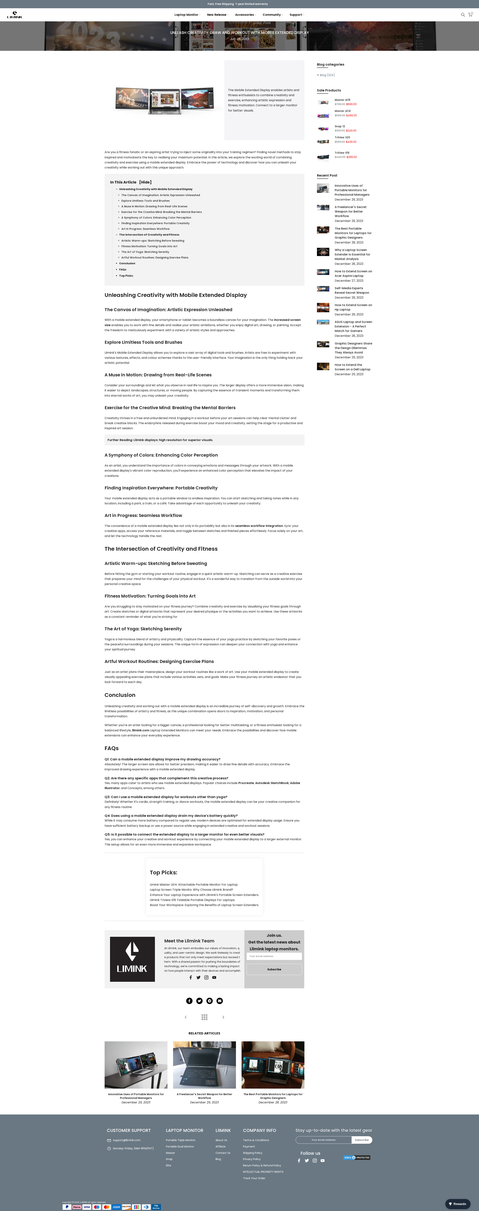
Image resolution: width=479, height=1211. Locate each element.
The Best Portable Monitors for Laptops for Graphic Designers (272, 1096)
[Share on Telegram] (209, 1001)
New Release (216, 15)
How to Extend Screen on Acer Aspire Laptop (353, 273)
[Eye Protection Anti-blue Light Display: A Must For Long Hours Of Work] (185, 1017)
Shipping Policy (252, 1153)
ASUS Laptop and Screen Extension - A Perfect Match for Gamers (353, 326)
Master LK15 (342, 100)
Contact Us (223, 1153)
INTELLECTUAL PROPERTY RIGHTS (263, 1172)
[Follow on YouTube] (214, 977)
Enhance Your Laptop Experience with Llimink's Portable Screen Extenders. (204, 895)
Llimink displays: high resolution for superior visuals (173, 440)
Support (296, 15)
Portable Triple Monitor (180, 1140)
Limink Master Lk (162, 884)
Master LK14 (343, 111)
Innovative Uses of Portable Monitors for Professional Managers (136, 1096)
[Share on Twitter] (199, 1001)
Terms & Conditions (256, 1140)
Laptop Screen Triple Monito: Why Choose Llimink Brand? (191, 889)
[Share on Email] (219, 1001)
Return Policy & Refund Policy (262, 1165)
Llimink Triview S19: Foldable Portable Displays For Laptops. (192, 900)
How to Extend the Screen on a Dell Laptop (352, 367)
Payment (249, 1146)
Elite (168, 1165)
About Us (221, 1140)
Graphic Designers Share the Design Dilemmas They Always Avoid (353, 348)
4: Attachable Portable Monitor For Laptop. (206, 884)
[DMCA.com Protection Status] (357, 1157)
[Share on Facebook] (189, 1001)
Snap (169, 1159)
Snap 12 (340, 126)
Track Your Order (254, 1178)
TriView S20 (342, 137)
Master (170, 1153)
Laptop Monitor (186, 15)
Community (272, 15)
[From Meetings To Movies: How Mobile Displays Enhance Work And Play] (223, 1017)
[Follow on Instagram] (315, 1160)
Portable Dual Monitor (180, 1146)
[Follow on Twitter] (198, 977)
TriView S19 (342, 153)
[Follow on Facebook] (191, 977)
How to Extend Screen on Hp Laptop (353, 307)
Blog (327, 75)
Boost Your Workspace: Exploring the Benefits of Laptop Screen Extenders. (204, 905)
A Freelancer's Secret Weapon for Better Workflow (204, 1096)
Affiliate (221, 1146)
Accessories (244, 15)
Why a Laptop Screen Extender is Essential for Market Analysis (352, 254)
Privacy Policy (252, 1159)
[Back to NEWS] (204, 1017)
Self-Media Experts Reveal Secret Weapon (352, 290)
